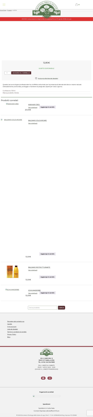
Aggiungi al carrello (21, 73)
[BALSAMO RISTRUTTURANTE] (12, 277)
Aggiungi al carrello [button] (47, 107)
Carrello (9, 324)
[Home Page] (46, 19)
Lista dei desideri (12, 329)
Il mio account (11, 326)
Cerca (61, 308)
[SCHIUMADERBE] (12, 289)
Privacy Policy (11, 334)
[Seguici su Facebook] (43, 378)
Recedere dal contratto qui (15, 321)
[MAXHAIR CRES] (12, 104)
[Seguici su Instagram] (49, 378)
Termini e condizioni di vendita (16, 332)
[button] (4, 5)
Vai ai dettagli (32, 107)
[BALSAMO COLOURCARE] (12, 120)
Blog (8, 337)
